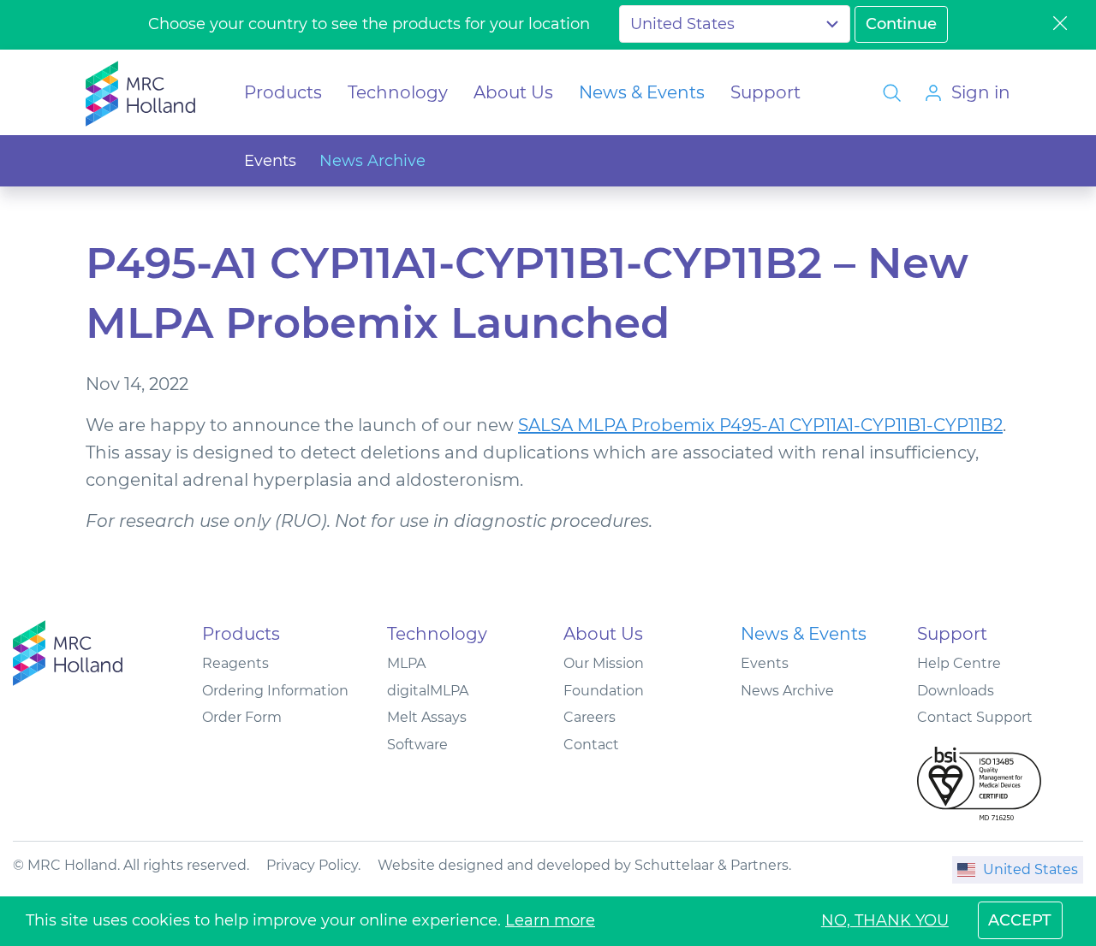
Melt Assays (427, 717)
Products (283, 92)
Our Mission (603, 663)
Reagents (235, 663)
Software (417, 744)
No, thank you (885, 920)
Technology (398, 92)
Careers (589, 717)
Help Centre (959, 663)
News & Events (642, 92)
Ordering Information (275, 691)
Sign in (980, 92)
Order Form (242, 717)
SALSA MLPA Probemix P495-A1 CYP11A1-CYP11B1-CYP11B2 (760, 425)
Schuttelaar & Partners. (712, 865)
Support (765, 92)
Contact (591, 744)
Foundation (603, 691)
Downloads (955, 691)
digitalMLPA (427, 691)
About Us (513, 92)
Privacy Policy (312, 865)
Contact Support (975, 717)
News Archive (372, 160)
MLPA (406, 663)
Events (270, 160)
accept (1019, 920)
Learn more (550, 920)
